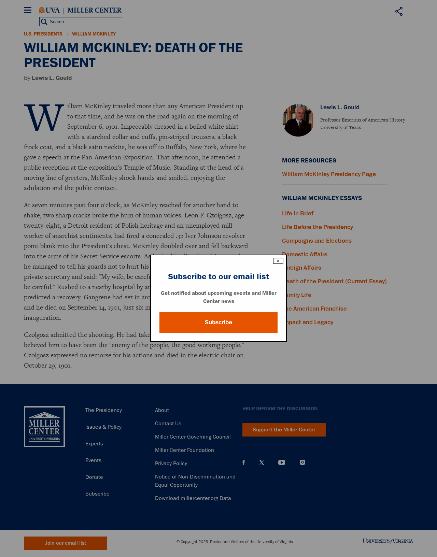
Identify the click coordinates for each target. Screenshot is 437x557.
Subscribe (218, 322)
